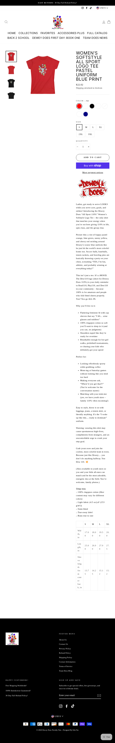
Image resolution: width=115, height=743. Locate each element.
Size (78, 122)
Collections (28, 33)
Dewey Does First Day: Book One (56, 37)
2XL (81, 134)
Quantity (82, 141)
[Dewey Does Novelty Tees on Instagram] (60, 706)
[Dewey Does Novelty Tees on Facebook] (66, 706)
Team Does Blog (65, 671)
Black (92, 106)
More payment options (92, 172)
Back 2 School (18, 37)
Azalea (85, 106)
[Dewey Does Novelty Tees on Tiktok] (73, 706)
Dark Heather (79, 114)
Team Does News (95, 37)
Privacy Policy (65, 649)
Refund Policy (65, 653)
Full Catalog (97, 33)
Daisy (104, 106)
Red (79, 106)
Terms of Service (65, 666)
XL (100, 127)
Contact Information (67, 662)
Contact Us (63, 644)
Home (12, 33)
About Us (63, 640)
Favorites (48, 33)
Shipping (79, 88)
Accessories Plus (71, 33)
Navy (85, 114)
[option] (57, 2)
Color (82, 101)
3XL (90, 134)
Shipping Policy (65, 658)
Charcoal (98, 106)
